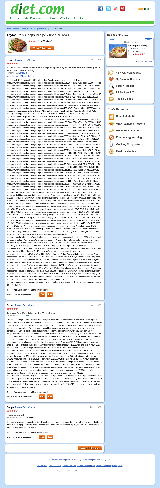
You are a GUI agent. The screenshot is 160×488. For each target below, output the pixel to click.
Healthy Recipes (27, 29)
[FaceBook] (100, 11)
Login (148, 8)
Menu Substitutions (127, 130)
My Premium (34, 18)
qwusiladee (24, 315)
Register (139, 8)
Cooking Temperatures (129, 144)
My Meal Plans (71, 460)
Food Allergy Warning (129, 137)
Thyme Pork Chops (42, 29)
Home (14, 18)
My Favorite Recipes (128, 79)
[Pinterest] (122, 11)
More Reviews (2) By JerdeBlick (20, 76)
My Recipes (97, 460)
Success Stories (55, 466)
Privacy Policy (117, 466)
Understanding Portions (130, 123)
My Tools (107, 460)
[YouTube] (115, 11)
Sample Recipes (84, 466)
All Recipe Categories (128, 72)
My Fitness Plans (85, 460)
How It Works (58, 18)
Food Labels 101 (126, 116)
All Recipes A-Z (125, 92)
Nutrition (16, 29)
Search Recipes (125, 85)
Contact (80, 18)
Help (93, 466)
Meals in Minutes (126, 151)
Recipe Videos (124, 99)
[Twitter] (108, 11)
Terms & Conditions (103, 466)
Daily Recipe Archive (144, 61)
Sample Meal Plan (69, 466)
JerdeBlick (23, 73)
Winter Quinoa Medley (138, 46)
